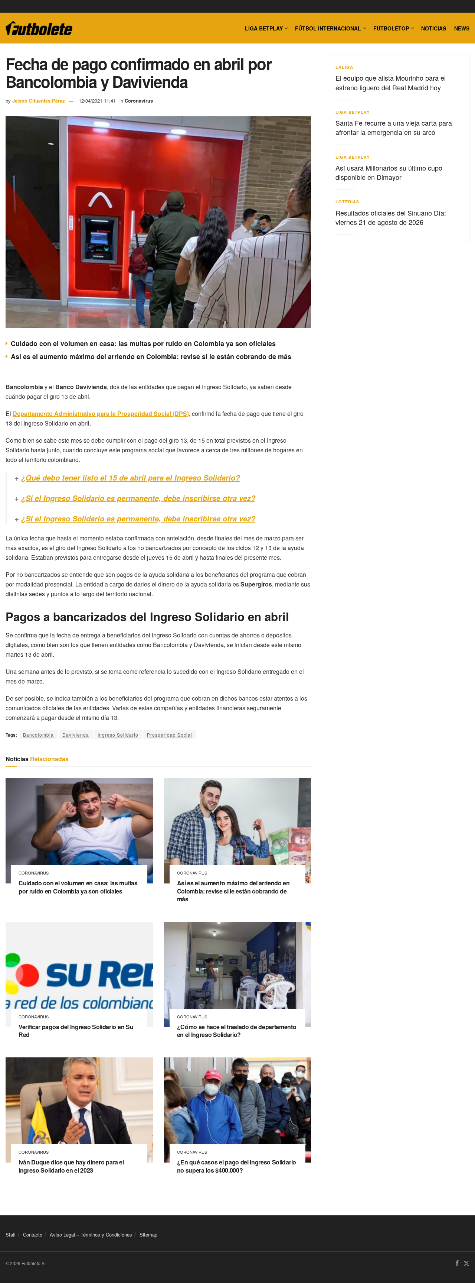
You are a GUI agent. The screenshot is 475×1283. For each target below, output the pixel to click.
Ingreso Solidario (118, 734)
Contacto (32, 1234)
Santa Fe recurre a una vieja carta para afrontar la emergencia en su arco (393, 127)
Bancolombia (38, 734)
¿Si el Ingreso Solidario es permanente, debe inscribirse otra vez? (138, 498)
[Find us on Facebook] (457, 1263)
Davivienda (75, 734)
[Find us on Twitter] (466, 1263)
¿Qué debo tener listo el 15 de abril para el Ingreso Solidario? (130, 477)
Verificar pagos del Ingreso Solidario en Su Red (76, 1030)
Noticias (433, 28)
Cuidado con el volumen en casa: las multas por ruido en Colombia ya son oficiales (143, 343)
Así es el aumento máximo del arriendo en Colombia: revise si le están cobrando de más (151, 356)
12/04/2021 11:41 (97, 100)
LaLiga (344, 67)
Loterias (347, 201)
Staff (11, 1234)
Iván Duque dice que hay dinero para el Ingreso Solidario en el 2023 (71, 1166)
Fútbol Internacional (328, 28)
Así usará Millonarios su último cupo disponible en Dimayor (388, 172)
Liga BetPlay (352, 112)
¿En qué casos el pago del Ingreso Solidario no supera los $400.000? (236, 1166)
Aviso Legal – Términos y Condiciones (91, 1234)
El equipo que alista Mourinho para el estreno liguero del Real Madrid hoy (390, 82)
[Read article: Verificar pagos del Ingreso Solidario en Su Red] (79, 974)
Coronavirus (139, 100)
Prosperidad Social (169, 734)
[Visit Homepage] (39, 28)
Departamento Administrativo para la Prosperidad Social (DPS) (101, 413)
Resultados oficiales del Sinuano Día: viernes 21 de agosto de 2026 (390, 217)
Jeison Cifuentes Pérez (38, 100)
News (461, 28)
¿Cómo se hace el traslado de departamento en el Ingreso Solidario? (237, 1030)
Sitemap (148, 1234)
